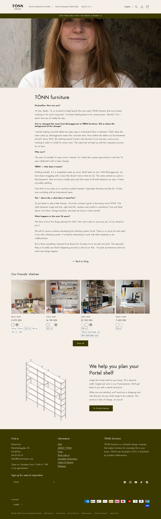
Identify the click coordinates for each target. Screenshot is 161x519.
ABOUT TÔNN (65, 448)
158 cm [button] (34, 328)
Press (60, 451)
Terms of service (73, 513)
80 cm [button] (20, 328)
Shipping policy (87, 513)
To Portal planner (101, 408)
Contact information (101, 513)
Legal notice (114, 513)
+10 (20, 332)
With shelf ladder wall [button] (90, 335)
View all (80, 343)
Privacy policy (60, 513)
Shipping (62, 466)
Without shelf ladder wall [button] (91, 332)
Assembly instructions (67, 458)
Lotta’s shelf (85, 317)
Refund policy (48, 513)
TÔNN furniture (22, 513)
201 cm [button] (14, 332)
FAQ (60, 444)
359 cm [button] (84, 328)
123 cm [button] (27, 328)
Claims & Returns (65, 462)
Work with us (64, 455)
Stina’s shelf (16, 317)
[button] (40, 6)
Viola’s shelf (51, 317)
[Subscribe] (54, 482)
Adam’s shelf (121, 317)
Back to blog (82, 261)
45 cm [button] (14, 328)
